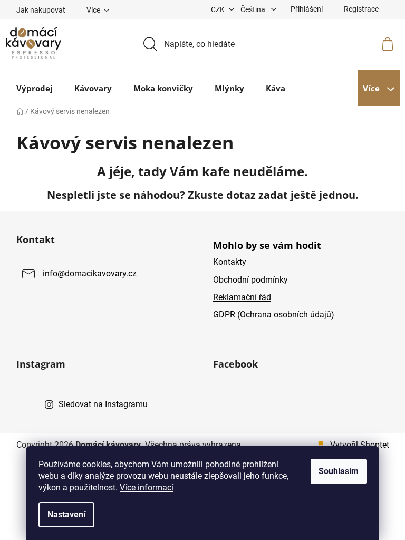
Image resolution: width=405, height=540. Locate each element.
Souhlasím (339, 471)
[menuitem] (34, 88)
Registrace (361, 9)
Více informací (146, 488)
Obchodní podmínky (250, 280)
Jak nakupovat (40, 10)
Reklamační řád (242, 297)
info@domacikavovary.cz (90, 274)
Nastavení (66, 514)
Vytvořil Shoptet (359, 445)
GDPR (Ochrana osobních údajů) (273, 315)
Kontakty (229, 262)
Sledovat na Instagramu (103, 404)
